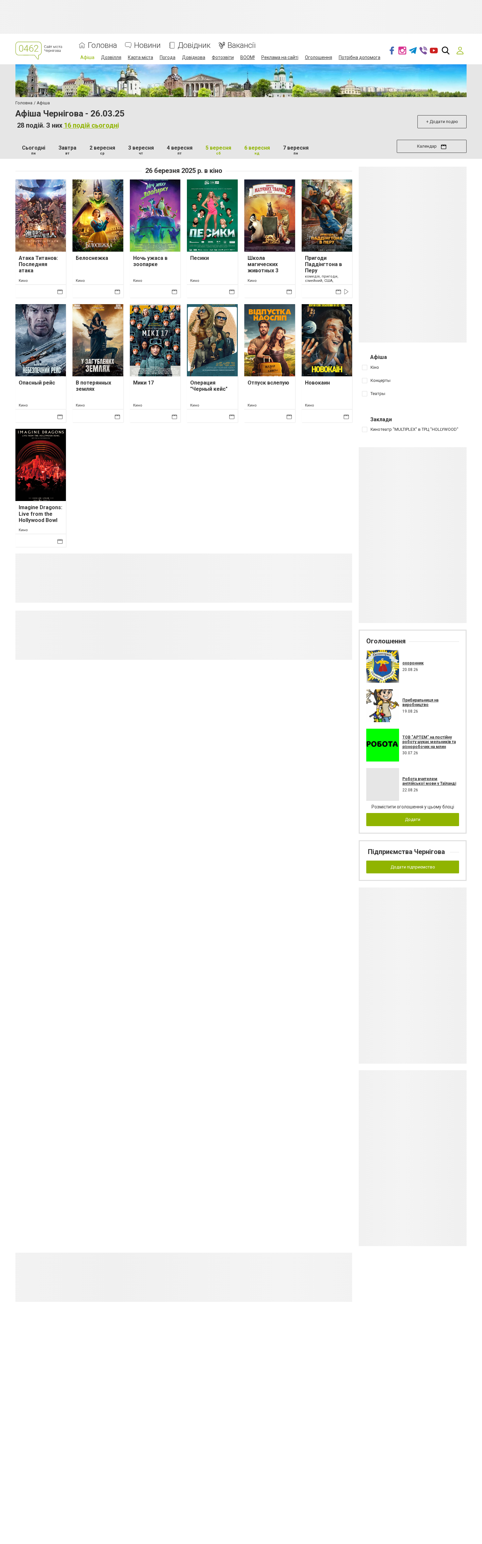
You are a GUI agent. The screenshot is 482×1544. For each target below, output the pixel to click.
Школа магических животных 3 (263, 264)
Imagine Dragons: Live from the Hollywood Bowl (40, 513)
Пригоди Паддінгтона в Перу (323, 264)
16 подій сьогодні (91, 125)
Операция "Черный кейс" (209, 386)
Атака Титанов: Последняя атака (38, 264)
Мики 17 (143, 383)
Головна (102, 45)
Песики (199, 258)
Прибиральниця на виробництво (420, 702)
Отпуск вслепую (268, 383)
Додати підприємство (413, 867)
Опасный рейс (37, 383)
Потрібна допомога (359, 57)
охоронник (413, 663)
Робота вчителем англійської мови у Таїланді (429, 781)
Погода (167, 57)
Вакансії (241, 45)
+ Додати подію (442, 121)
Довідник (194, 45)
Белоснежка (92, 258)
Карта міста (140, 57)
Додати (412, 819)
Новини (147, 45)
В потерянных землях (93, 386)
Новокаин (317, 383)
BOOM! (247, 57)
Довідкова (193, 57)
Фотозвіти (223, 57)
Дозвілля (111, 57)
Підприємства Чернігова (406, 852)
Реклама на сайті (279, 57)
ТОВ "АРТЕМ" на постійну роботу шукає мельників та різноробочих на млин (429, 742)
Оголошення (318, 57)
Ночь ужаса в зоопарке (150, 261)
